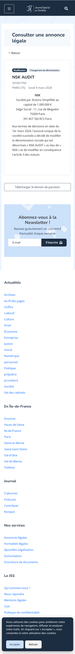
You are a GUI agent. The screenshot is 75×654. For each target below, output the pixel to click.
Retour (15, 53)
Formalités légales (16, 544)
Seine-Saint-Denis (15, 449)
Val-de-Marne (13, 461)
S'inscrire (52, 242)
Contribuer (11, 506)
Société (9, 386)
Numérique (11, 356)
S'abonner (11, 493)
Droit (7, 325)
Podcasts (10, 499)
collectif (9, 313)
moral (8, 350)
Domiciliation (13, 556)
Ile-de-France (12, 431)
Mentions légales (15, 600)
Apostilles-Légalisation (18, 550)
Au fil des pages (14, 301)
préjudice (10, 374)
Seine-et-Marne (14, 443)
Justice (8, 344)
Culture (9, 319)
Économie (10, 332)
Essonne (9, 419)
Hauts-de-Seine (14, 425)
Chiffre (8, 307)
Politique (10, 368)
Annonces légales (15, 538)
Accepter (15, 644)
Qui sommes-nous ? (17, 588)
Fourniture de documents (21, 562)
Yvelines (9, 467)
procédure (11, 380)
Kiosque (9, 512)
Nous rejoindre (14, 594)
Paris (7, 437)
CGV (7, 606)
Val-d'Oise (10, 455)
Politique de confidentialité (21, 612)
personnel (11, 362)
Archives (9, 295)
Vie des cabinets (14, 392)
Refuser (33, 644)
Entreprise (11, 338)
